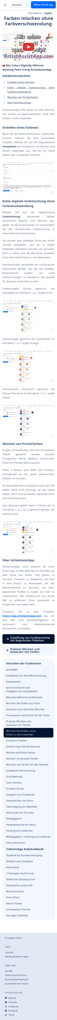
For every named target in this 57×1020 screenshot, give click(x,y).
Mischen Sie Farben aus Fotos (23, 703)
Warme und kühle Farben (20, 752)
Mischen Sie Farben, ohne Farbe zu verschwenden (21, 732)
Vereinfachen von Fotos (19, 800)
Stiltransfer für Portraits (20, 812)
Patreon (12, 998)
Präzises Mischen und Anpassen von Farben (18, 723)
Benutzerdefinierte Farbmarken (24, 697)
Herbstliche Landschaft (19, 885)
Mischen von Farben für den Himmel (27, 764)
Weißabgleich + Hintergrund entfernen (28, 836)
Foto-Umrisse (14, 782)
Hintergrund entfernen (19, 830)
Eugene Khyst (14, 937)
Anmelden (12, 669)
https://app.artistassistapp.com (21, 615)
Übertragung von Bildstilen (21, 806)
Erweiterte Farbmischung (20, 770)
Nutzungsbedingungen (17, 979)
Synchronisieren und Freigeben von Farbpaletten (22, 689)
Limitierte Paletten (16, 740)
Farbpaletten (13, 681)
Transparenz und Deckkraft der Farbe (27, 715)
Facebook (13, 1010)
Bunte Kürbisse (15, 891)
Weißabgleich (14, 818)
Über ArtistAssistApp (19, 102)
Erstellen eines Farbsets (21, 82)
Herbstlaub (12, 867)
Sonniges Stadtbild (17, 915)
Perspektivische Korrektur (21, 824)
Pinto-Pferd (12, 897)
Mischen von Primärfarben (22, 97)
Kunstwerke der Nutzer (17, 983)
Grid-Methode (14, 776)
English (48, 13)
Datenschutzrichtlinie (16, 975)
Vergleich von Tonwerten (20, 794)
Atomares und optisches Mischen (25, 709)
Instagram (13, 1006)
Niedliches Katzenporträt (20, 879)
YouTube (12, 1002)
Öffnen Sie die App (43, 4)
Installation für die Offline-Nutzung (26, 675)
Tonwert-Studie (15, 788)
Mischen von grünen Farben (22, 758)
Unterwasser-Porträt (18, 909)
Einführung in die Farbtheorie (23, 746)
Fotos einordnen (15, 842)
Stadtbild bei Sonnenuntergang (24, 855)
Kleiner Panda (14, 903)
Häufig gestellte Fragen (17, 956)
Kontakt (9, 971)
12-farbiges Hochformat (20, 873)
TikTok (11, 1014)
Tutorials (9, 952)
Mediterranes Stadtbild (19, 861)
